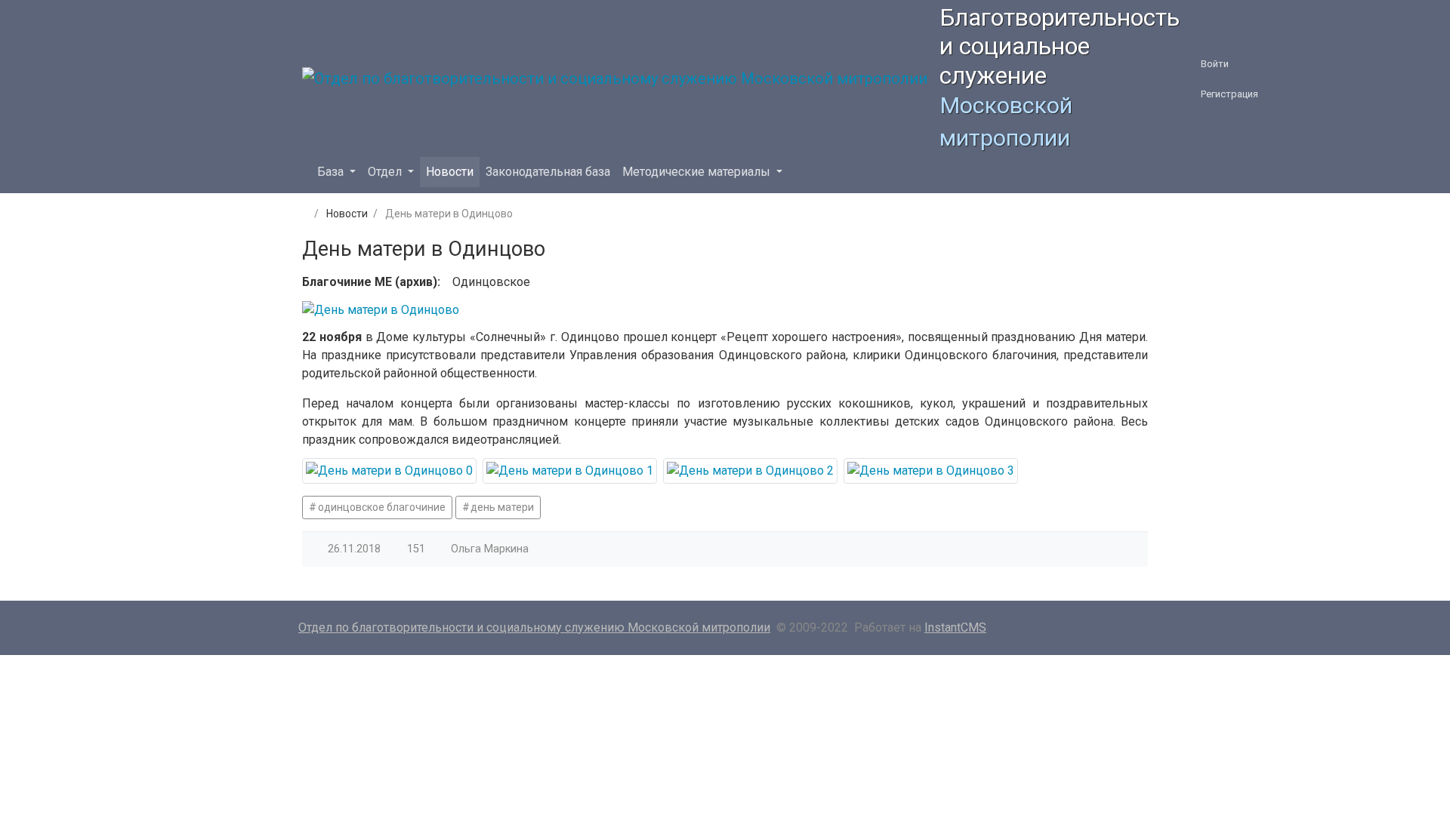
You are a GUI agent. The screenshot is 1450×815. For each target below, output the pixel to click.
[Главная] (303, 214)
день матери (502, 507)
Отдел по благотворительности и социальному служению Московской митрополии (534, 627)
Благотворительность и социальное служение (1059, 46)
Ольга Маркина (490, 549)
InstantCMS (955, 627)
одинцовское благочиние (382, 507)
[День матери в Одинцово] (389, 471)
